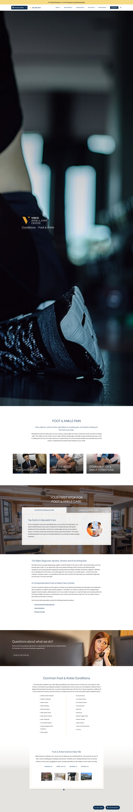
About (58, 7)
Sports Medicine (39, 608)
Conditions (80, 7)
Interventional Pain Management (44, 604)
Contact (114, 7)
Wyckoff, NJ (85, 766)
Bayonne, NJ (73, 766)
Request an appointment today (76, 2)
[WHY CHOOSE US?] (30, 455)
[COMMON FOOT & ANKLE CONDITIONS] (103, 455)
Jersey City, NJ (60, 766)
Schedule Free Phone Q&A (21, 655)
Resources (102, 7)
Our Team (91, 7)
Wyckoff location (55, 2)
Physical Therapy (39, 612)
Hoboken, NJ (48, 766)
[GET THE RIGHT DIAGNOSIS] (66, 455)
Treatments (68, 7)
